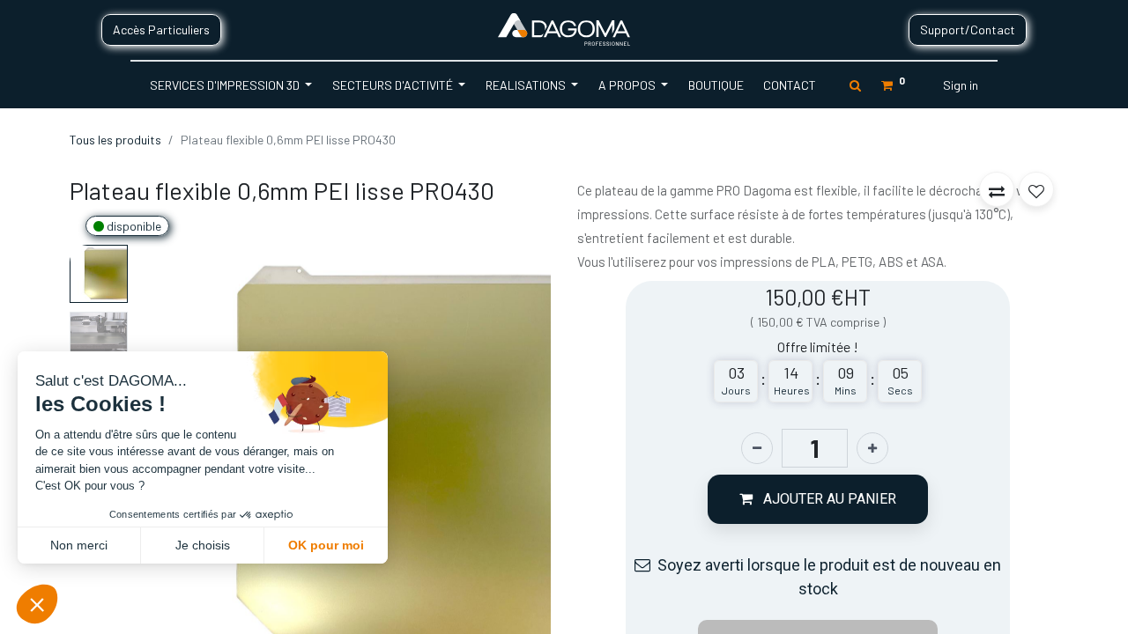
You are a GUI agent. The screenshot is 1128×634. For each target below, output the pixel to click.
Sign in (960, 84)
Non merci (79, 545)
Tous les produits (115, 139)
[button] (519, 456)
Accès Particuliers (161, 29)
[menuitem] (715, 85)
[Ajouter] (872, 448)
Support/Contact (967, 29)
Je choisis (202, 545)
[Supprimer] (757, 448)
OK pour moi (326, 545)
